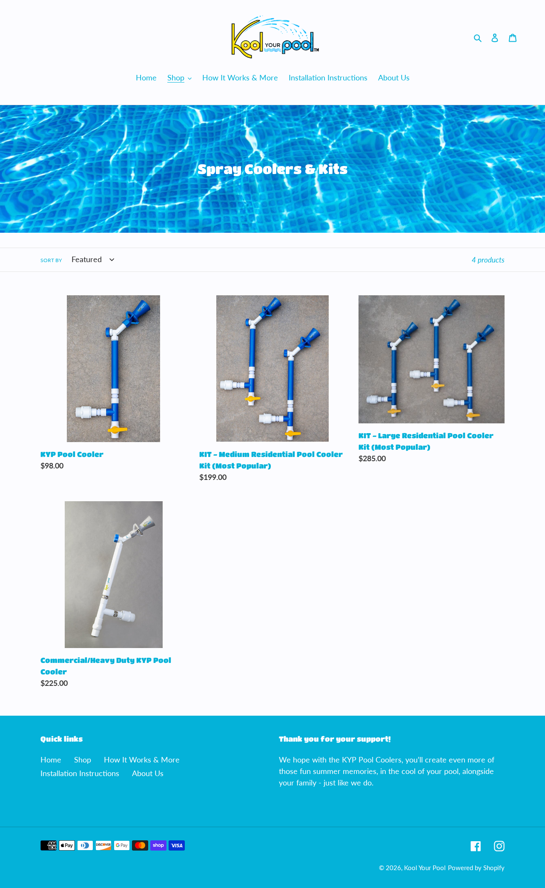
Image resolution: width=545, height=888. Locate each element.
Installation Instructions (79, 773)
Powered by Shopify (476, 867)
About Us (148, 773)
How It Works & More (142, 759)
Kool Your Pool (425, 867)
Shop (82, 759)
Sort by (51, 260)
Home (50, 759)
